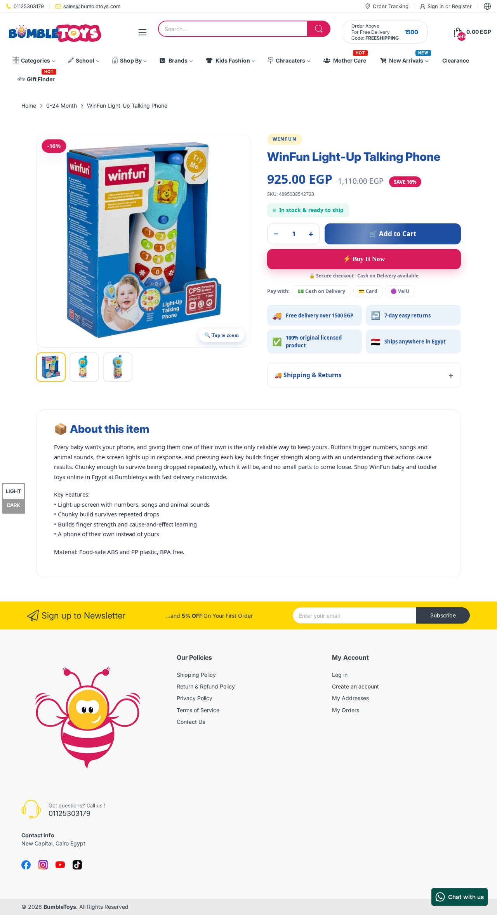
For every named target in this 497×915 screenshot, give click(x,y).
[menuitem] (34, 60)
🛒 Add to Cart (392, 233)
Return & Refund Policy (206, 686)
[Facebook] (26, 865)
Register (462, 6)
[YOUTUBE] (60, 865)
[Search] (318, 29)
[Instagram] (77, 865)
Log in (340, 674)
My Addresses (350, 698)
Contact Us (191, 721)
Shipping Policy (196, 674)
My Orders (345, 710)
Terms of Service (198, 710)
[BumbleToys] (54, 32)
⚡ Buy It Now (364, 259)
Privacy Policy (194, 698)
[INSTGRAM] (43, 865)
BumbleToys (59, 906)
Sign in (436, 6)
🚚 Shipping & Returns (308, 375)
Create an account (355, 686)
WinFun (285, 139)
